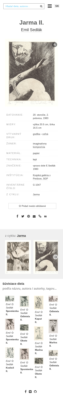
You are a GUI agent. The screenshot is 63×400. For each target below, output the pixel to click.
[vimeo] (31, 391)
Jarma (36, 194)
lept (35, 159)
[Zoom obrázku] (31, 73)
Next (55, 256)
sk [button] (57, 6)
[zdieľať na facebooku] (17, 216)
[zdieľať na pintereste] (28, 216)
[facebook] (26, 391)
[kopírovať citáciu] (45, 216)
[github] (36, 391)
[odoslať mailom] (34, 216)
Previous (7, 256)
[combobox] (23, 6)
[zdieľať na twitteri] (22, 216)
